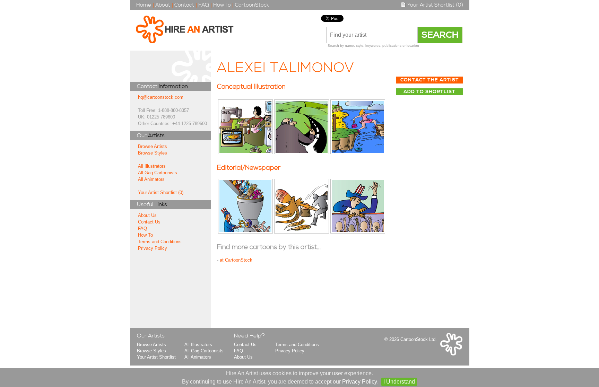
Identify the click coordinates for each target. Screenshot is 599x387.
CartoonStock (252, 5)
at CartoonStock (236, 260)
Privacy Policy (152, 248)
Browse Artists (152, 146)
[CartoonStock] (451, 354)
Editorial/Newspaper (248, 168)
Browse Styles (152, 153)
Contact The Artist (429, 80)
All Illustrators (152, 166)
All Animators (151, 179)
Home (143, 5)
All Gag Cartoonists (157, 172)
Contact (184, 5)
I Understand (399, 382)
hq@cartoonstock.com (160, 97)
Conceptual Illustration (251, 86)
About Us (147, 215)
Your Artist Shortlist (156, 357)
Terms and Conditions (160, 241)
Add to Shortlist (429, 92)
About (162, 5)
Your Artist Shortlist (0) (434, 5)
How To (222, 5)
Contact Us (149, 222)
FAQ (203, 5)
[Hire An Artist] (188, 30)
